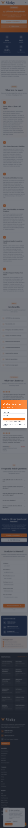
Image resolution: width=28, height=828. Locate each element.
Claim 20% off (13, 419)
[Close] (25, 402)
